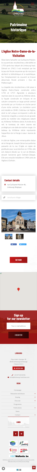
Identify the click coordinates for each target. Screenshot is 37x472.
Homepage (17, 390)
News (17, 411)
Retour (18, 260)
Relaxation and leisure (18, 393)
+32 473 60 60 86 (19, 375)
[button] (18, 289)
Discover (17, 401)
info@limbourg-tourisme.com (19, 377)
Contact (17, 415)
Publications (17, 408)
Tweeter (23, 244)
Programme (17, 404)
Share (14, 244)
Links (18, 422)
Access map (19, 368)
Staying (17, 397)
